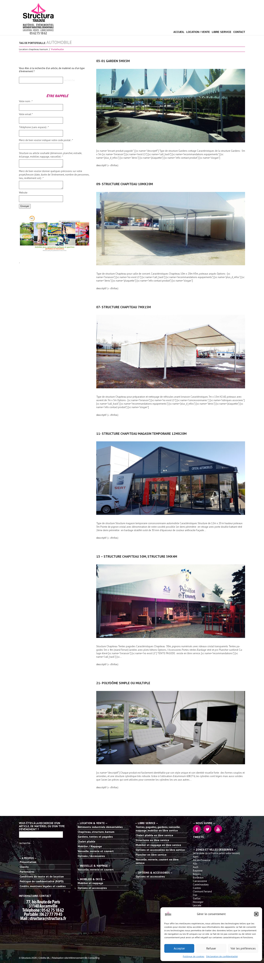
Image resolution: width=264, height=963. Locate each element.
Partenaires (27, 871)
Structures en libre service (152, 840)
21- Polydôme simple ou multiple (123, 683)
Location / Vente (198, 32)
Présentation (28, 862)
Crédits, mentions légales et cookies (43, 886)
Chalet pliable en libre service (154, 835)
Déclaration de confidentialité (222, 956)
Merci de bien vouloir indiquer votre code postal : (46, 140)
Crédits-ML (44, 957)
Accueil (178, 32)
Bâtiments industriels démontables (100, 827)
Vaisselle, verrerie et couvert (96, 851)
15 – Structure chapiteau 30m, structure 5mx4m (136, 556)
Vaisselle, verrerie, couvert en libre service (157, 861)
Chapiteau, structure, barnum (96, 832)
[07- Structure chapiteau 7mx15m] (170, 351)
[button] (256, 914)
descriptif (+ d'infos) (107, 165)
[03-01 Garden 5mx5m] (170, 105)
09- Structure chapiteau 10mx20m (124, 184)
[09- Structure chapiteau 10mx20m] (170, 228)
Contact (239, 32)
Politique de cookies (193, 956)
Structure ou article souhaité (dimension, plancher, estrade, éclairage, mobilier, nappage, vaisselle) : (50, 155)
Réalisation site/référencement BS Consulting (76, 957)
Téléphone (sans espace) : (34, 127)
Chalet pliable (86, 841)
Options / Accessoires (91, 856)
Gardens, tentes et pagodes (95, 836)
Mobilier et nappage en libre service (158, 845)
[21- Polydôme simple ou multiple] (170, 727)
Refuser (211, 948)
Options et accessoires (92, 888)
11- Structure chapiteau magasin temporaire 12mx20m (141, 433)
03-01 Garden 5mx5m (113, 61)
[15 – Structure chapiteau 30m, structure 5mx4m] (170, 601)
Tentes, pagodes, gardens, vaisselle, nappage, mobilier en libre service (158, 828)
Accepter (179, 948)
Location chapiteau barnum (33, 49)
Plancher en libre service (151, 854)
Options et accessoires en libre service (160, 850)
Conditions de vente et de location (42, 876)
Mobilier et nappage (90, 883)
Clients (24, 867)
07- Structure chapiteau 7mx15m (123, 307)
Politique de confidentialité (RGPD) (42, 881)
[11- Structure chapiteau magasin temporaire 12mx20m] (170, 478)
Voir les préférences (243, 948)
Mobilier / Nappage (90, 846)
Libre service (221, 32)
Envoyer (24, 206)
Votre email (26, 114)
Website (23, 192)
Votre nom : (26, 101)
